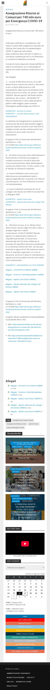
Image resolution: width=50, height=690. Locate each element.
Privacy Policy (12, 686)
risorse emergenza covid (15, 428)
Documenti (15, 496)
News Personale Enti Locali (20, 469)
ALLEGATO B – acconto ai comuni (18, 111)
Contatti (30, 677)
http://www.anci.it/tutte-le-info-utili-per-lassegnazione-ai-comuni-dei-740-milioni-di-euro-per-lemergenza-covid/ (25, 327)
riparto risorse (33, 424)
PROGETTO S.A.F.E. (25, 627)
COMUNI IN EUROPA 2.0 (25, 648)
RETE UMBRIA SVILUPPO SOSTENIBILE (25, 651)
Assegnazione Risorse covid (16, 424)
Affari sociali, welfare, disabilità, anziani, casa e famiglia (25, 443)
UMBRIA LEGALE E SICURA (25, 634)
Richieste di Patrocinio (15, 677)
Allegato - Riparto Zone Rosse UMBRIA (25, 398)
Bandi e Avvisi (17, 447)
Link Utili (10, 682)
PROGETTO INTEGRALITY (25, 630)
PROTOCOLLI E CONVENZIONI (25, 641)
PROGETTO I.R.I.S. (25, 623)
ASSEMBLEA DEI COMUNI (15, 611)
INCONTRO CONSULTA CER (15, 605)
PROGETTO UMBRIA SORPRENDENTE (25, 637)
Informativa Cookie (23, 682)
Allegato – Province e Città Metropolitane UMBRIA (25, 275)
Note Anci (9, 10)
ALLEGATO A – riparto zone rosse (18, 199)
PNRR (25, 616)
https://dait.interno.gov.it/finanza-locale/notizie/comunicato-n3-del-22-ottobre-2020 (23, 217)
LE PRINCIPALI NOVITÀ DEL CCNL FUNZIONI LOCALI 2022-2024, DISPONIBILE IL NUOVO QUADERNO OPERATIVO (25, 509)
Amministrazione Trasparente (18, 673)
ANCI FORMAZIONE (25, 620)
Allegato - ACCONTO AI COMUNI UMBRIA (27, 386)
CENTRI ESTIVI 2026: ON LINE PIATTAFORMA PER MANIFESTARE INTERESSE (25, 452)
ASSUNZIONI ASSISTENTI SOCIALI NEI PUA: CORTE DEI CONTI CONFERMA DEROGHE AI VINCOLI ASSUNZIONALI (25, 479)
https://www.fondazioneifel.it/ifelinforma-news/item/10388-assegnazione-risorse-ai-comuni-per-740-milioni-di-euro (25, 338)
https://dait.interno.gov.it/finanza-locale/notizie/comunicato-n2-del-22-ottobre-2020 (23, 147)
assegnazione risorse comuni (23, 420)
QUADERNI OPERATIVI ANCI (25, 644)
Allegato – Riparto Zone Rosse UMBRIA (21, 279)
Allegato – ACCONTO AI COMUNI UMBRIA (22, 270)
